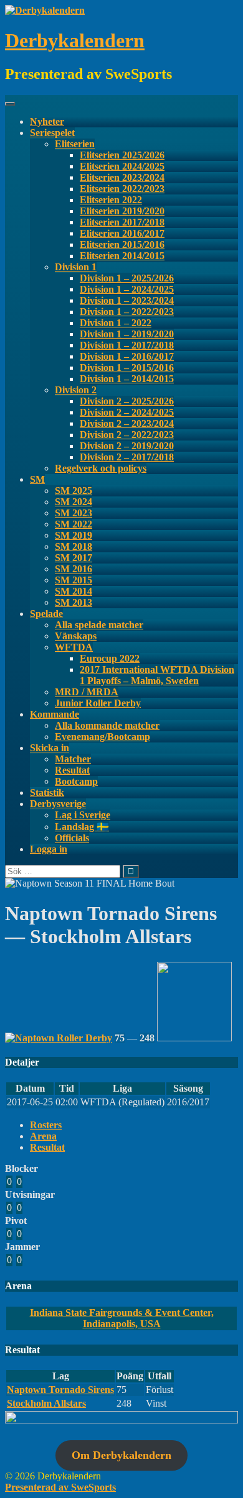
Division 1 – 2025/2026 (127, 278)
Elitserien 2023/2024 (122, 177)
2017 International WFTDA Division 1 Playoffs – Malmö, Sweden (157, 675)
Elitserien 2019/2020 (122, 211)
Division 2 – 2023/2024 (127, 423)
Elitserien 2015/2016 (122, 244)
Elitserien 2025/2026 (122, 155)
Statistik (47, 792)
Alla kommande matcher (107, 725)
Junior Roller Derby (98, 703)
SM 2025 (73, 490)
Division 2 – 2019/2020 (127, 446)
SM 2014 (73, 591)
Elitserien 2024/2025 (122, 166)
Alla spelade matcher (99, 624)
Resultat (72, 770)
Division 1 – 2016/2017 (127, 356)
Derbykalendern (75, 40)
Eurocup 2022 (110, 658)
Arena (43, 1136)
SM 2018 (73, 546)
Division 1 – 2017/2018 (127, 345)
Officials (72, 838)
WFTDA (74, 647)
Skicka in (49, 747)
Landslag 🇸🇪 (82, 826)
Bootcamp (76, 781)
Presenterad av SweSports (60, 1487)
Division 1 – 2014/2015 (127, 378)
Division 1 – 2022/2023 (127, 311)
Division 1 (76, 267)
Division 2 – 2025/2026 (127, 401)
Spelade (46, 613)
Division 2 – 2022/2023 (127, 434)
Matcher (73, 759)
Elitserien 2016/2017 (122, 233)
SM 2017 (73, 557)
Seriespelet (52, 132)
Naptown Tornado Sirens (60, 1389)
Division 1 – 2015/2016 (127, 367)
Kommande (54, 714)
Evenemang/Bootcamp (102, 736)
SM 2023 (73, 513)
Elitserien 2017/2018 (122, 222)
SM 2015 (73, 580)
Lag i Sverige (82, 815)
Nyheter (47, 121)
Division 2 (76, 390)
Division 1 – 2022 (115, 322)
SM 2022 (73, 524)
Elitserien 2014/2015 (122, 255)
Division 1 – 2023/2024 (127, 300)
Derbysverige (58, 803)
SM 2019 (73, 535)
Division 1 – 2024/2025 (127, 289)
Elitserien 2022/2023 (122, 188)
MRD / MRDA (86, 692)
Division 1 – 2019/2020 (127, 334)
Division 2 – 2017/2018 (127, 457)
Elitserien (75, 144)
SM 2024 (73, 501)
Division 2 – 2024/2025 (127, 412)
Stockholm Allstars (46, 1403)
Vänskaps (76, 636)
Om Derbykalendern (121, 1455)
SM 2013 (73, 602)
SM (37, 479)
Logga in (48, 849)
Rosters (46, 1125)
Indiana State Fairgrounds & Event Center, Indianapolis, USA (122, 1318)
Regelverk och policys (100, 468)
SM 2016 (73, 569)
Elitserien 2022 (111, 199)
